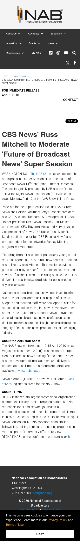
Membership (13, 53)
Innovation (11, 43)
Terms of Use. (15, 524)
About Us (11, 33)
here (71, 437)
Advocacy (33, 33)
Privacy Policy (57, 520)
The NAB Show (40, 174)
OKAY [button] (40, 534)
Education (56, 33)
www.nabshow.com (31, 371)
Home (5, 76)
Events (32, 43)
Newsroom (20, 76)
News (51, 43)
